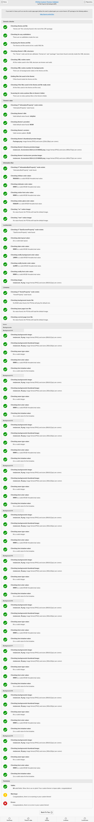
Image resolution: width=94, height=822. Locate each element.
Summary (9, 820)
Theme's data (28, 820)
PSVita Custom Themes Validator (47, 2)
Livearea (65, 820)
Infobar (47, 820)
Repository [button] (89, 2)
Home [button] (5, 2)
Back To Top (45, 812)
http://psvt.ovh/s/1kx (47, 14)
